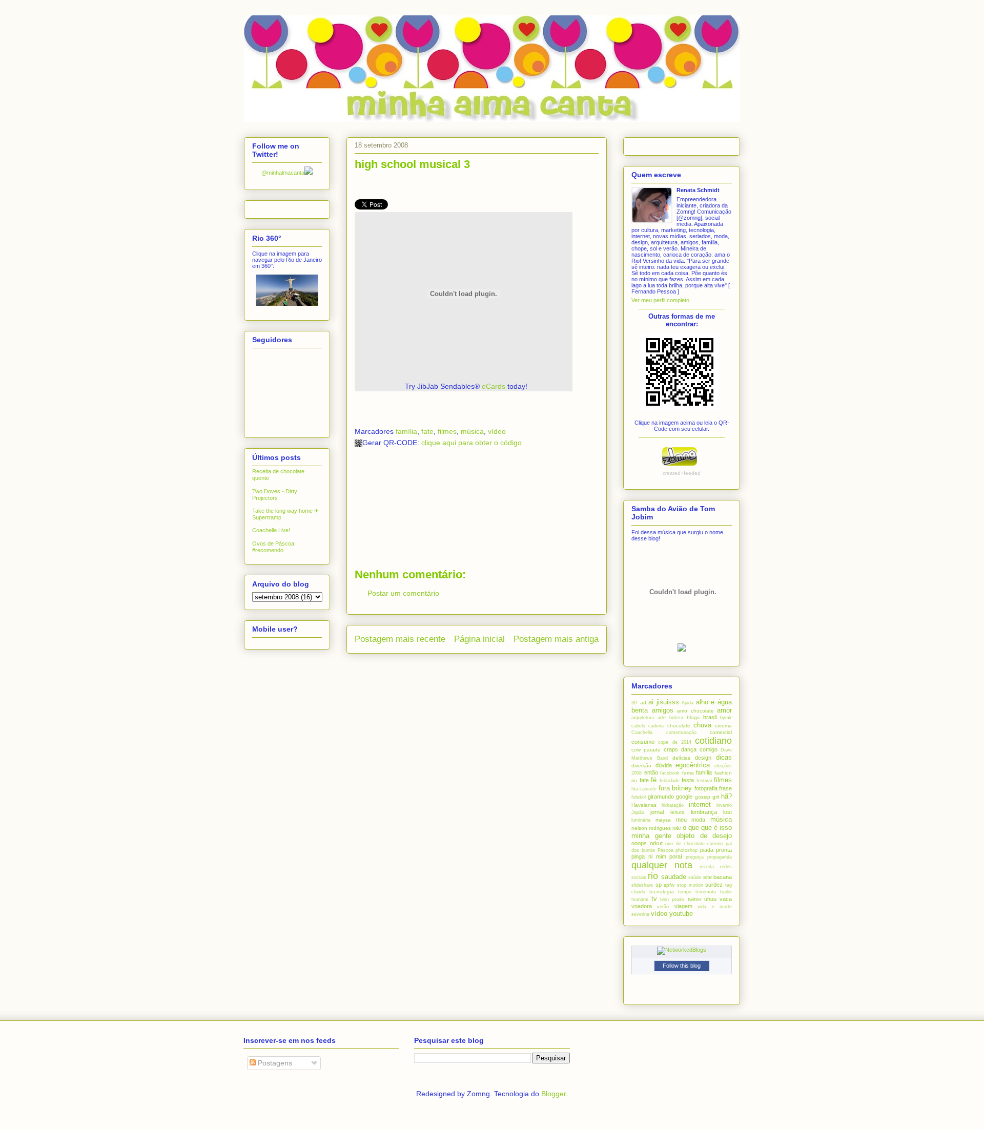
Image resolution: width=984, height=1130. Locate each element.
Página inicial (479, 639)
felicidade (670, 780)
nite (676, 828)
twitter (695, 899)
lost (727, 812)
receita (707, 866)
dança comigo (699, 749)
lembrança (704, 812)
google (684, 796)
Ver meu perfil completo (660, 300)
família (406, 431)
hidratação (673, 805)
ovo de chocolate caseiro (694, 843)
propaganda (719, 857)
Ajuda (687, 702)
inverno (724, 805)
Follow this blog (682, 965)
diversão (641, 765)
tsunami (639, 899)
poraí (675, 856)
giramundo (661, 796)
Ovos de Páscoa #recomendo (273, 546)
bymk (726, 717)
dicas (724, 757)
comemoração (681, 732)
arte (662, 717)
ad (643, 702)
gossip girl (707, 797)
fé (654, 780)
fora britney (675, 788)
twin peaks (672, 899)
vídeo (497, 431)
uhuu (710, 899)
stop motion (690, 885)
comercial (721, 732)
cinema (723, 725)
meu (681, 820)
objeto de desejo (704, 836)
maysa (663, 820)
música (472, 431)
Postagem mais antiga (556, 639)
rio (653, 876)
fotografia (705, 788)
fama (688, 773)
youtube (681, 913)
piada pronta (716, 850)
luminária (640, 820)
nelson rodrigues (651, 828)
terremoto (705, 891)
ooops (639, 843)
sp (658, 885)
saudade (673, 877)
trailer (726, 891)
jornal (657, 812)
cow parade (646, 749)
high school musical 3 (412, 164)
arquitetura (642, 717)
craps (671, 749)
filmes (447, 431)
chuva (702, 725)
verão (663, 906)
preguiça (695, 857)
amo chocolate (695, 711)
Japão (637, 812)
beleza (676, 717)
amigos (662, 710)
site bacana (717, 877)
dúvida (663, 765)
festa (688, 780)
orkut (656, 843)
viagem (683, 906)
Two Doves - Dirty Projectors (274, 494)
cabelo (638, 725)
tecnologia (661, 891)
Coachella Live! (271, 530)
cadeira (656, 725)
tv (654, 899)
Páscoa (665, 850)
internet (700, 804)
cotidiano (713, 741)
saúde (694, 877)
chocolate (678, 725)
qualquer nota (661, 865)
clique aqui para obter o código (471, 442)
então (651, 772)
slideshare (642, 885)
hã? (726, 796)
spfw (669, 885)
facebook (670, 773)
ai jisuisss (663, 702)
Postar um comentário (403, 593)
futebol (638, 797)
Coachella (641, 732)
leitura (677, 812)
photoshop (686, 850)
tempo (684, 891)
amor (724, 710)
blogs (693, 717)
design (703, 758)
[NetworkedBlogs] (681, 950)
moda (698, 820)
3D (634, 702)
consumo (642, 742)
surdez (714, 885)
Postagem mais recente (400, 639)
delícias (681, 758)
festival (704, 780)
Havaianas (644, 805)
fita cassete (644, 788)
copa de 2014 (674, 742)
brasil (709, 717)
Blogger (553, 1094)
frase (725, 788)
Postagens (274, 1063)
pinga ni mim (648, 856)
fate (427, 431)
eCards (493, 386)
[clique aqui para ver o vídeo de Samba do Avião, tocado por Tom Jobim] (682, 649)
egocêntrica (692, 765)
